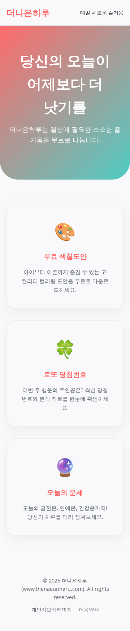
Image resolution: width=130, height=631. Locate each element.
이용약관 (89, 609)
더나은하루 (28, 12)
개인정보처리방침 (51, 609)
